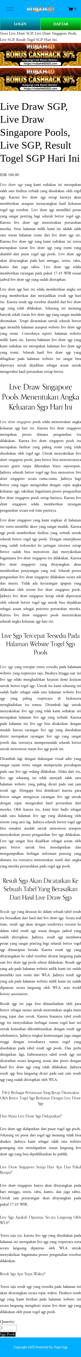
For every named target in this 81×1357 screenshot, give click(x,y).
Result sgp (8, 911)
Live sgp (6, 666)
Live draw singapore (15, 421)
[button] (8, 1334)
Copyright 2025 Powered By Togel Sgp (40, 1347)
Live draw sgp (11, 184)
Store (4, 33)
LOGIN (20, 24)
